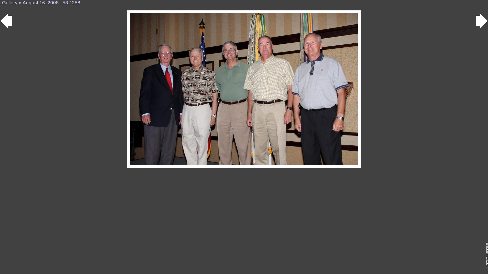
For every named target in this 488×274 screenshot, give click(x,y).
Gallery (10, 2)
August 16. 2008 (41, 2)
